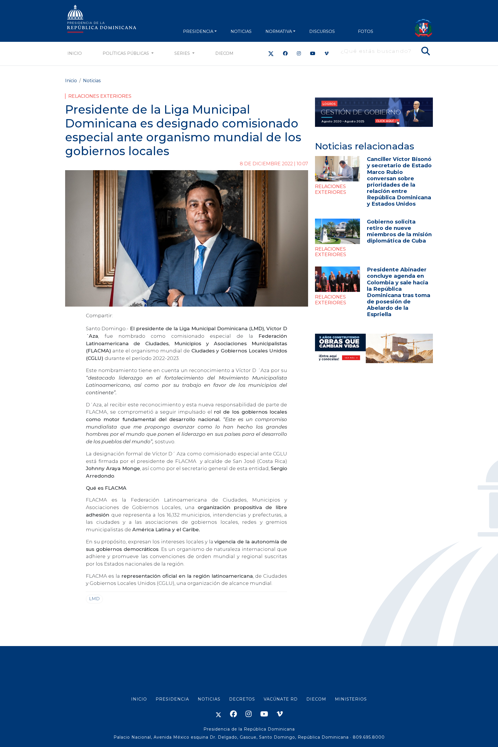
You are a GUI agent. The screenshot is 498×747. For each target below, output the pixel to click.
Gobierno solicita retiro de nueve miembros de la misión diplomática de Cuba (399, 231)
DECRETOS (242, 699)
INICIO (139, 699)
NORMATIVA (278, 31)
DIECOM (224, 53)
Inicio (74, 53)
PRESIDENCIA (198, 31)
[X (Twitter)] (271, 53)
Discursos (322, 31)
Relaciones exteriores (99, 96)
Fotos (365, 31)
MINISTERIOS (351, 699)
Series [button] (182, 53)
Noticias (92, 80)
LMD (94, 598)
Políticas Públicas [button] (126, 53)
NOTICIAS (241, 31)
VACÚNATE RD (281, 699)
